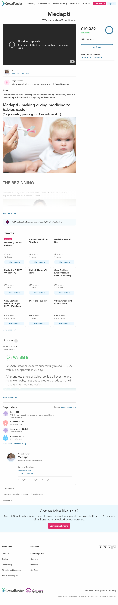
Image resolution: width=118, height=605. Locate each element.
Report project (8, 500)
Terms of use (88, 591)
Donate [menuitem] (29, 3)
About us (5, 553)
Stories (5, 559)
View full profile (24, 470)
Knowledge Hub (37, 553)
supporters (87, 39)
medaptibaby (24, 480)
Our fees (34, 570)
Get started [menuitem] (100, 4)
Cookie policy (111, 591)
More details (14, 262)
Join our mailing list (10, 576)
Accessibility (7, 564)
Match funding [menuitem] (60, 3)
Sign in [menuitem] (112, 4)
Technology (9, 488)
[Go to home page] (12, 3)
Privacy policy (100, 591)
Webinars (34, 564)
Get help (34, 559)
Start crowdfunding (59, 525)
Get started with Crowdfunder (92, 57)
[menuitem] (44, 3)
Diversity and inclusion (11, 570)
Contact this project (26, 473)
